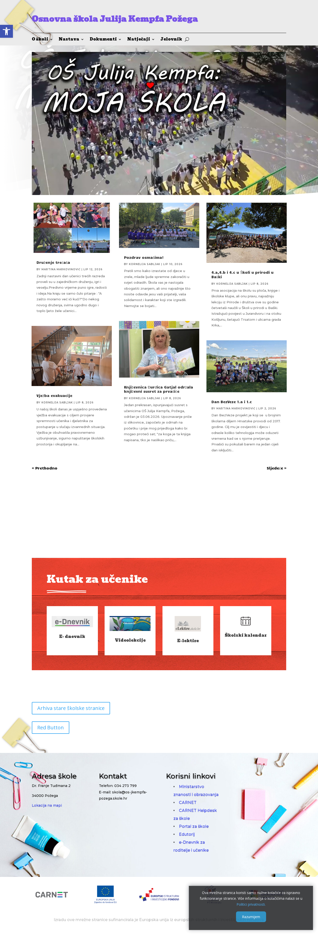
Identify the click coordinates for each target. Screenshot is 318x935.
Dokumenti (103, 40)
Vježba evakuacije (54, 395)
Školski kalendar (246, 635)
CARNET (188, 802)
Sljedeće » (276, 468)
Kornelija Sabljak (57, 402)
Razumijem (251, 916)
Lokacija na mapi (47, 805)
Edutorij (187, 834)
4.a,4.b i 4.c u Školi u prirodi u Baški (242, 274)
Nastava (69, 40)
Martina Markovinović (60, 269)
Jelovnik (171, 40)
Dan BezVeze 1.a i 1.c (231, 401)
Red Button (50, 727)
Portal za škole (194, 826)
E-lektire (188, 641)
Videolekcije (130, 640)
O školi (40, 40)
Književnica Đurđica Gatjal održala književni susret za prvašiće (158, 389)
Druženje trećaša (53, 262)
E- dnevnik (72, 636)
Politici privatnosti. (251, 904)
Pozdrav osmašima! (144, 257)
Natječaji (138, 40)
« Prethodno (44, 468)
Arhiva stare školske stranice (71, 708)
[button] (6, 31)
